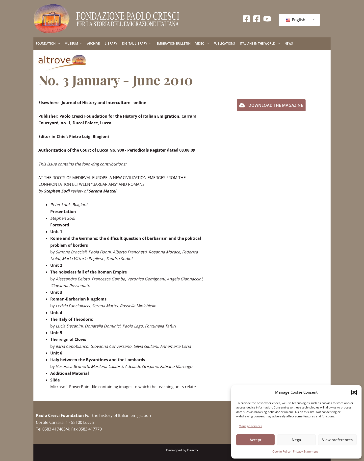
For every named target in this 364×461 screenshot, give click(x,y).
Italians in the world (257, 43)
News (289, 43)
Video (199, 43)
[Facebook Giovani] (257, 19)
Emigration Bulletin (173, 43)
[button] (354, 392)
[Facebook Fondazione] (246, 19)
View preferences (337, 439)
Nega (296, 439)
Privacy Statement (305, 451)
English (298, 20)
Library (111, 43)
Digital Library (134, 43)
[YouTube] (267, 19)
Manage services (250, 426)
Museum (71, 43)
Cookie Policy (281, 451)
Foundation (45, 43)
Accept (255, 439)
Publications (224, 43)
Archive (93, 43)
